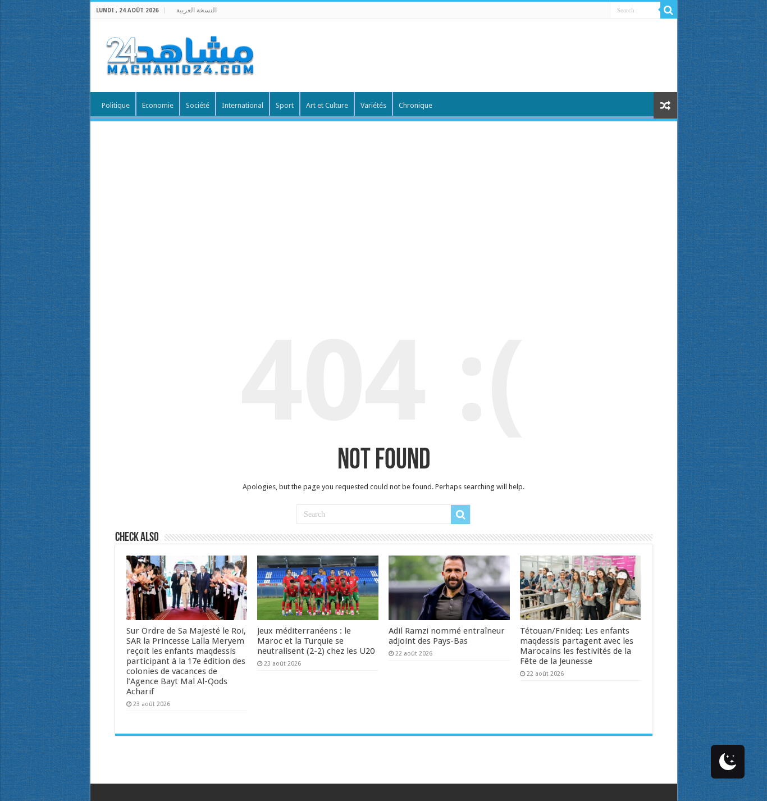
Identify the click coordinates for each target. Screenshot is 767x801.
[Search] (668, 10)
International (242, 105)
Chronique (415, 105)
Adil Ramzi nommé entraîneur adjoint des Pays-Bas (447, 636)
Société (197, 105)
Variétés (373, 105)
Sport (285, 105)
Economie (158, 105)
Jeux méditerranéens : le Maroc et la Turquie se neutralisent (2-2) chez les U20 (316, 641)
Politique (116, 105)
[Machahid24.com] (179, 53)
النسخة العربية (196, 10)
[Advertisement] (383, 205)
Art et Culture (327, 105)
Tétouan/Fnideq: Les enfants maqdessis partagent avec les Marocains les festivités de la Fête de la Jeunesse (576, 646)
